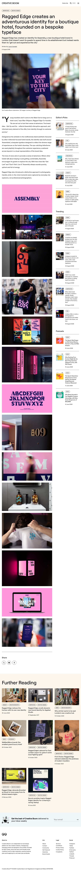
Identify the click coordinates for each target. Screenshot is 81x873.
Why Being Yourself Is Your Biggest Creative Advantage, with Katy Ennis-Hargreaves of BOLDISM (71, 398)
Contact (44, 846)
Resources (69, 155)
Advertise (45, 852)
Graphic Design (16, 10)
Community (45, 848)
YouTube (71, 848)
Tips (67, 140)
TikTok (71, 846)
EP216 (67, 337)
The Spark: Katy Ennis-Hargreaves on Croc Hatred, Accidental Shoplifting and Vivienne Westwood (71, 379)
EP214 (67, 373)
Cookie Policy (60, 850)
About (44, 844)
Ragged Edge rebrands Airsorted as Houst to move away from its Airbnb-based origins (13, 792)
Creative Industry (14, 705)
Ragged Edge (8, 38)
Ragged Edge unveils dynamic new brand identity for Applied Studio (39, 710)
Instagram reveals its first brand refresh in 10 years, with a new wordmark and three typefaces (71, 259)
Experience (11, 739)
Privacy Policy (60, 847)
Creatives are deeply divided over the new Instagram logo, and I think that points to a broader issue (71, 241)
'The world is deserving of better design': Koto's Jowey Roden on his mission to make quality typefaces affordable (71, 198)
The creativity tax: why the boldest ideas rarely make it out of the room (71, 145)
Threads (71, 856)
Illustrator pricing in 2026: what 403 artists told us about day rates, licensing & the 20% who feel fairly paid (71, 179)
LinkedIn (71, 854)
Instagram (72, 844)
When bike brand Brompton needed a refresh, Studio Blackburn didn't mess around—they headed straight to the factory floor (71, 297)
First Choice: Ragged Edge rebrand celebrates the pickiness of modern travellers (67, 759)
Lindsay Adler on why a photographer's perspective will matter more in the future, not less (71, 317)
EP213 (67, 391)
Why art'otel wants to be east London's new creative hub (65, 712)
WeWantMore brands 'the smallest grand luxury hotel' (12, 743)
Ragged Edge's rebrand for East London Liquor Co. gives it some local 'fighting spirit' (40, 752)
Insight (68, 172)
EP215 (67, 354)
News (67, 191)
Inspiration (6, 10)
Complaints (59, 852)
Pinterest (72, 858)
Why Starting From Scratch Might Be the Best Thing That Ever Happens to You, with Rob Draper (71, 360)
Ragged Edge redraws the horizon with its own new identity (14, 709)
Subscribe (65, 3)
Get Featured (46, 850)
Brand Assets (46, 854)
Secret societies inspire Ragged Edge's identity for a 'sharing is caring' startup (39, 800)
